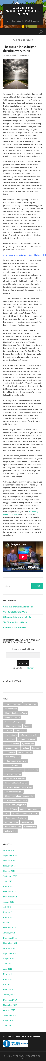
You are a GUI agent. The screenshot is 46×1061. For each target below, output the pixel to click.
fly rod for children (12, 744)
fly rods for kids (28, 744)
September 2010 (10, 1015)
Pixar (7, 813)
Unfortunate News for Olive (15, 612)
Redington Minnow (30, 813)
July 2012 (7, 907)
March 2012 (8, 922)
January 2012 (9, 932)
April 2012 (7, 917)
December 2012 (10, 896)
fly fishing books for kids (29, 735)
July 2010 (7, 1025)
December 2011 (10, 938)
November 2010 (10, 1005)
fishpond (27, 726)
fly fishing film (10, 739)
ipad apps (35, 748)
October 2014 (9, 860)
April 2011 (7, 979)
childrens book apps (12, 717)
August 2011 (8, 958)
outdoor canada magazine (30, 809)
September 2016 (10, 855)
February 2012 (9, 927)
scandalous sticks (11, 822)
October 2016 (9, 850)
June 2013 (7, 881)
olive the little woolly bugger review (18, 787)
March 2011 (8, 984)
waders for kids (10, 831)
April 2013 (7, 886)
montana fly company (13, 765)
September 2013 (10, 876)
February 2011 (9, 989)
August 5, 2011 (9, 55)
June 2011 (7, 969)
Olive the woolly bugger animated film (19, 796)
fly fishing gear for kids (26, 739)
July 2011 (7, 963)
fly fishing (8, 730)
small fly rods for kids (13, 827)
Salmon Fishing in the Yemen (15, 818)
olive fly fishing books (13, 774)
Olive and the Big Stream (14, 770)
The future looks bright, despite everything (20, 49)
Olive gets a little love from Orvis (17, 617)
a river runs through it (13, 704)
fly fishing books (11, 735)
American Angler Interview (14, 627)
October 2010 (9, 1010)
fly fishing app (20, 730)
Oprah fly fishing (11, 809)
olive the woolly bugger (13, 792)
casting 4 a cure (30, 704)
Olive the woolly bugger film (15, 805)
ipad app (25, 748)
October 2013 (9, 871)
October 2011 (9, 948)
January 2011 (9, 994)
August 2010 (8, 1020)
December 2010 (10, 1000)
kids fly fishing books (12, 757)
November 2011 (10, 943)
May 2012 (7, 912)
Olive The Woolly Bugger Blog (23, 11)
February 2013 (9, 891)
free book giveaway (12, 748)
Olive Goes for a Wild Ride (15, 778)
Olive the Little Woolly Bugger (16, 783)
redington (15, 813)
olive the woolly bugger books (16, 800)
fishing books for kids (13, 726)
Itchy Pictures (10, 752)
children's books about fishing (16, 713)
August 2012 (8, 902)
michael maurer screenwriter (16, 761)
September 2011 (10, 953)
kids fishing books (25, 752)
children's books (11, 709)
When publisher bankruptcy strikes (18, 606)
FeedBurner (28, 668)
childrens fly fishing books (14, 722)
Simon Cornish (26, 822)
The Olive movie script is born (15, 622)
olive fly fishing (32, 770)
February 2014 (9, 866)
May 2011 (7, 974)
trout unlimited (30, 827)
